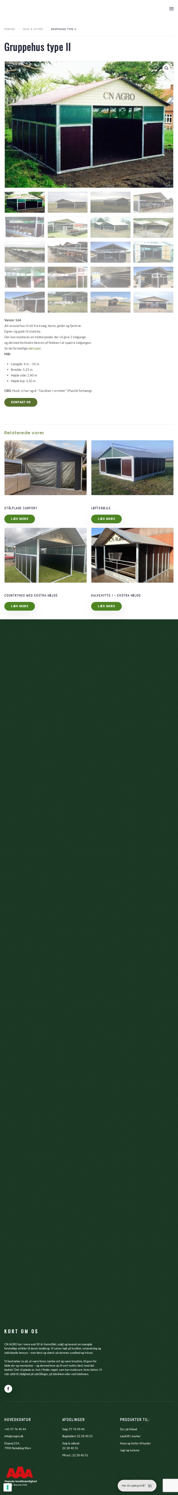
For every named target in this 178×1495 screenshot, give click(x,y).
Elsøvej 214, (12, 1443)
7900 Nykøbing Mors (17, 1448)
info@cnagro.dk (13, 1436)
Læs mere (19, 519)
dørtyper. (34, 348)
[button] (171, 8)
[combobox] (89, 334)
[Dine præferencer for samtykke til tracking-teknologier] (7, 1487)
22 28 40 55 (85, 1436)
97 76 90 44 (77, 1429)
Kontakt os (21, 402)
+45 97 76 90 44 (15, 1429)
